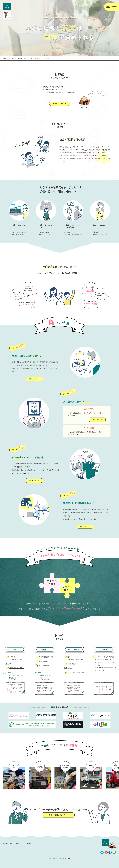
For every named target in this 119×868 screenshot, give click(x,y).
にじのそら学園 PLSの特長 (11, 843)
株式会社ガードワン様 (15, 675)
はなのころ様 (43, 677)
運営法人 (29, 843)
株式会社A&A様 (44, 679)
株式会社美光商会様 (45, 675)
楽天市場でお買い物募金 (16, 668)
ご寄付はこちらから (16, 659)
